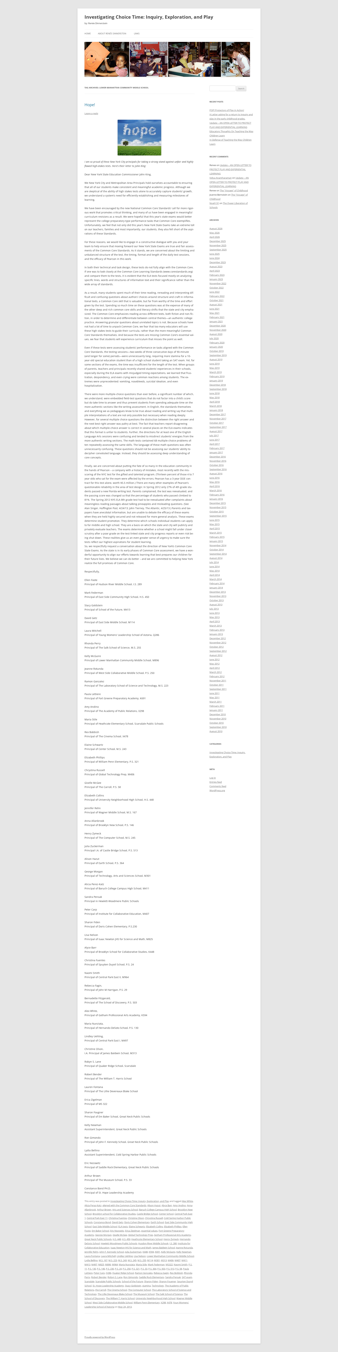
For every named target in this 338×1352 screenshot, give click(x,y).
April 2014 (214, 575)
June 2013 (214, 613)
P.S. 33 (144, 1268)
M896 (108, 1264)
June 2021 (214, 308)
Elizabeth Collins (154, 1226)
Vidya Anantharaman (220, 177)
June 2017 (214, 439)
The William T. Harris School (120, 1298)
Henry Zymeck (171, 1239)
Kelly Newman (183, 1251)
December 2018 (217, 384)
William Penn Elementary (147, 1302)
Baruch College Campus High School (158, 1209)
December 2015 (217, 503)
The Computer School (139, 1289)
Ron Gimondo (130, 1277)
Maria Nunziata (127, 1264)
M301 (157, 1260)
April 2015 (214, 528)
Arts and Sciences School (125, 1209)
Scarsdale (89, 1281)
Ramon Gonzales (144, 1273)
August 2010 (215, 731)
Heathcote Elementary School (146, 1239)
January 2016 (216, 498)
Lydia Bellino (91, 1260)
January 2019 (216, 380)
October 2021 (216, 300)
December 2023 (217, 262)
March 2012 (215, 672)
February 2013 (216, 629)
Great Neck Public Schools (98, 1239)
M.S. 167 (103, 1260)
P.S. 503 (161, 1268)
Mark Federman (156, 1264)
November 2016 (217, 460)
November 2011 (217, 680)
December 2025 (217, 241)
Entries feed (215, 782)
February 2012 (216, 676)
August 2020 (215, 334)
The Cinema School (117, 1289)
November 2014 (217, 545)
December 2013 (217, 591)
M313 (164, 1260)
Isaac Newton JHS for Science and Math (131, 1247)
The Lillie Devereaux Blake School (115, 1294)
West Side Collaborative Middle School (113, 1302)
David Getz (117, 1222)
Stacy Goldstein (133, 1285)
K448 (145, 1251)
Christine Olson (136, 1218)
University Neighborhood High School (155, 1298)
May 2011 (214, 697)
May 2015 (214, 524)
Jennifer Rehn (91, 1251)
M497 (94, 1264)
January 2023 (216, 279)
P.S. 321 (136, 1268)
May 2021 (214, 313)
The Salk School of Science (169, 1294)
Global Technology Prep (140, 1235)
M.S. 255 (141, 1260)
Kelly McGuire (168, 1251)
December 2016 (217, 456)
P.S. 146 (101, 1268)
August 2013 (215, 604)
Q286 (108, 1273)
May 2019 (214, 368)
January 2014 (216, 587)
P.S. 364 (152, 1268)
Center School (166, 1213)
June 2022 (214, 291)
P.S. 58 (178, 1268)
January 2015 (216, 541)
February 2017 (216, 448)
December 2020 (217, 325)
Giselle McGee (120, 1235)
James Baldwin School (163, 1247)
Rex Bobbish (176, 1273)
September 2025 (218, 249)
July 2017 (214, 435)
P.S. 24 (118, 1268)
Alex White (187, 1201)
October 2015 (216, 511)
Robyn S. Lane (115, 1277)
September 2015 (218, 515)
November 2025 (217, 245)
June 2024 (214, 258)
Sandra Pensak (173, 1277)
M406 (171, 1260)
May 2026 (214, 232)
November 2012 (217, 642)
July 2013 (214, 608)
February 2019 (216, 376)
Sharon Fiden (151, 1281)
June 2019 (214, 363)
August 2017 (215, 431)
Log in (212, 777)
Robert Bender (99, 1277)
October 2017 (216, 422)
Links (137, 33)
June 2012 (214, 659)
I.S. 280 (173, 1243)
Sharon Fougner (167, 1281)
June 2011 (214, 693)
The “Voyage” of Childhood (234, 190)
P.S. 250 (127, 1268)
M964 (115, 1264)
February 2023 (216, 275)
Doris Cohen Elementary (137, 1222)
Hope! (89, 104)
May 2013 (214, 617)
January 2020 (216, 346)
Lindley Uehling (125, 1256)
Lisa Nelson (140, 1256)
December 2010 (217, 714)
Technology (158, 1285)
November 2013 (217, 596)
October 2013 (216, 600)
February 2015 (216, 537)
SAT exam (187, 1277)
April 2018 (214, 401)
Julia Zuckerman (133, 1251)
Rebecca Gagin (161, 1273)
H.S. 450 (126, 1239)
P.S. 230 (110, 1268)
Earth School (157, 1222)
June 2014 (214, 566)
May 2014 (214, 570)
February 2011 (216, 706)
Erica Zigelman (132, 1230)
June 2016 (214, 477)
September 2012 (218, 651)
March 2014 (215, 579)
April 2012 (214, 667)
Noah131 (214, 203)
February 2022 (216, 296)
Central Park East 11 (97, 1218)
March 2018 (215, 406)
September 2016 (218, 469)
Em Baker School (100, 1230)
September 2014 (218, 553)
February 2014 (216, 583)
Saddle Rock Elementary (151, 1277)
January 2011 (216, 710)
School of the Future (132, 1281)
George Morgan (103, 1235)
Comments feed (217, 786)
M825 (101, 1264)
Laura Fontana (92, 1256)
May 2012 (214, 663)
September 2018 (218, 389)
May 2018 (214, 397)
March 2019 (215, 372)
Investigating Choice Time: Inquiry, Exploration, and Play (148, 17)
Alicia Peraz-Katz (92, 1205)
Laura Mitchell (108, 1256)
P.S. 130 (92, 1268)
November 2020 (217, 329)
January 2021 (216, 321)
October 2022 (216, 287)
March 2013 (215, 625)
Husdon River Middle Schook (153, 1243)
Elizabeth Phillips (172, 1226)
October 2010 (216, 722)
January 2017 (216, 452)
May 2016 (214, 482)
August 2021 (215, 304)
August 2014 (215, 558)
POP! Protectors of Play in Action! (226, 110)
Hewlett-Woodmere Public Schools (119, 1243)
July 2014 (214, 562)
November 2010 (217, 718)
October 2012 (216, 646)
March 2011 (215, 701)
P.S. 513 (170, 1268)
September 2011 (218, 689)
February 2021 (216, 317)
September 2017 (218, 427)
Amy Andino (179, 1205)
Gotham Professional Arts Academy (172, 1235)
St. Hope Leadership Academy (108, 1285)
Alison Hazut (154, 1205)
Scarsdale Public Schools (108, 1281)
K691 (157, 1251)
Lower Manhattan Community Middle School (170, 1256)
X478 (169, 1302)
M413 (87, 1264)
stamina (146, 1285)
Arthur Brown (104, 1209)
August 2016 (215, 473)
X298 (163, 1302)
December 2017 (217, 414)
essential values (149, 1230)
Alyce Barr (167, 1205)
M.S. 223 (112, 1260)
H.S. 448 (117, 1239)
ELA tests (123, 1226)
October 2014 (216, 549)
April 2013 (214, 621)
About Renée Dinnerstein (112, 33)
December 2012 (217, 638)
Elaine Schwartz (137, 1226)
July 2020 (214, 338)
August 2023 (215, 266)
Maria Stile (141, 1264)
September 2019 (218, 355)
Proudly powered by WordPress (99, 1337)
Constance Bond (102, 1222)
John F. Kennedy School (111, 1251)
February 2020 (216, 342)
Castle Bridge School (147, 1213)
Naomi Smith (180, 1264)
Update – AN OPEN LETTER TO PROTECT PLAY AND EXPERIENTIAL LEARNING (230, 169)
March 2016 (215, 490)
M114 (150, 1260)
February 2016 (216, 494)
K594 (151, 1251)
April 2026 (214, 237)
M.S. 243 (122, 1260)
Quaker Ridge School (123, 1273)
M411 (184, 1260)
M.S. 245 (132, 1260)
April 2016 (214, 486)
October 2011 (216, 684)
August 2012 (215, 655)
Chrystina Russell (154, 1218)
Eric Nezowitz (117, 1230)
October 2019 (216, 351)
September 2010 (218, 727)
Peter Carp (99, 1273)
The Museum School (144, 1294)
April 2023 (214, 270)
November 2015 (217, 507)
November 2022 (217, 283)
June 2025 (214, 253)
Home (87, 33)
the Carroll (100, 1289)
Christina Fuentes (118, 1218)
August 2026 (215, 228)
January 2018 (216, 410)
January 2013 (216, 634)
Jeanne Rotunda (184, 1247)
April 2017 (214, 444)
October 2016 (216, 465)
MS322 (169, 1264)
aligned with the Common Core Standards (124, 1205)
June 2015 (214, 520)
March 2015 (215, 532)
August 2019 (215, 359)
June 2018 (214, 393)
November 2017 (217, 418)
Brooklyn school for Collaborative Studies (114, 1213)
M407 (177, 1260)
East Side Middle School (105, 1226)
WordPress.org (217, 790)
